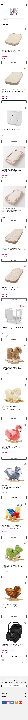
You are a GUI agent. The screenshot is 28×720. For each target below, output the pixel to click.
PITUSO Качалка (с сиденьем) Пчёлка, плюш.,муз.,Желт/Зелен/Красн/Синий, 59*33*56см (12, 527)
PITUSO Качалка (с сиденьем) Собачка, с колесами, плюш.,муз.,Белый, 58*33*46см (12, 408)
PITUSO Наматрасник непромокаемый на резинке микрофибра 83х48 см (11, 170)
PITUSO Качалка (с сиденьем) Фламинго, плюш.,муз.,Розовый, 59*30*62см (12, 447)
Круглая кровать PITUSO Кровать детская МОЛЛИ (13, 328)
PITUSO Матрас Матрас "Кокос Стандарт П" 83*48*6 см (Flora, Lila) (13, 248)
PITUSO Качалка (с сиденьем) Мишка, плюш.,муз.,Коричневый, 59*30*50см (13, 606)
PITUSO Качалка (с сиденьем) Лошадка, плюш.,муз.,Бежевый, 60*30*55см (12, 368)
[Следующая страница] (25, 660)
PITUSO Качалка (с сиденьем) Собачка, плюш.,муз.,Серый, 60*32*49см (11, 487)
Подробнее (14, 62)
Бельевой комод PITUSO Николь (12, 129)
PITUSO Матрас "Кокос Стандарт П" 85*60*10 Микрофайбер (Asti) (13, 50)
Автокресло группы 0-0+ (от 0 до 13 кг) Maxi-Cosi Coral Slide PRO (13, 644)
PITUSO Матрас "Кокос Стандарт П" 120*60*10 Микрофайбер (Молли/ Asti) (13, 91)
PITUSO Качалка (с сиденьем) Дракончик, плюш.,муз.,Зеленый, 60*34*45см (13, 566)
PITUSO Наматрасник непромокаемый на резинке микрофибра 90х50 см (11, 210)
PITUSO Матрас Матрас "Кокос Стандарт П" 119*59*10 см (12, 288)
